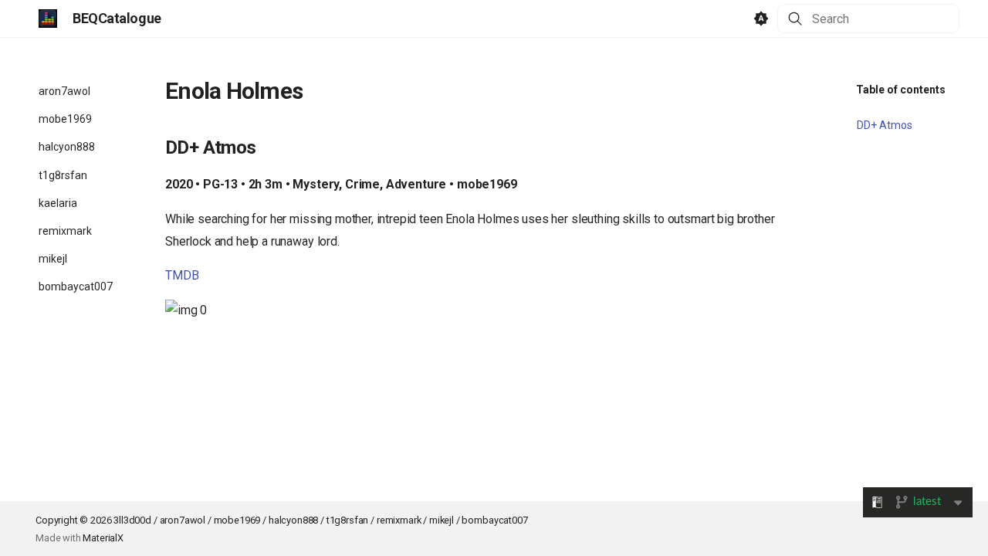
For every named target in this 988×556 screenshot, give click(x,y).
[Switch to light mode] (761, 18)
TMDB (181, 275)
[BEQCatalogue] (47, 18)
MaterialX (103, 538)
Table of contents (901, 89)
